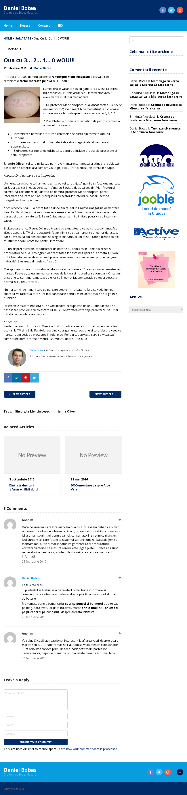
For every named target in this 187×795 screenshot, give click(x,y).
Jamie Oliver (67, 411)
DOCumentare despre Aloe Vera (90, 487)
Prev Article (21, 394)
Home (8, 25)
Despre (25, 25)
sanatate (23, 38)
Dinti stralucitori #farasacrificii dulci (23, 487)
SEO (60, 25)
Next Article (104, 394)
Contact (44, 25)
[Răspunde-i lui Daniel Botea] (120, 578)
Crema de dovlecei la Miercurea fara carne (155, 106)
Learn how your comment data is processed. (87, 749)
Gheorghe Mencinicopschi (33, 411)
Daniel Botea (20, 8)
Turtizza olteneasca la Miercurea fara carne (155, 130)
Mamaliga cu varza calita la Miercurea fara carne (154, 83)
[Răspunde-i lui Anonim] (120, 520)
